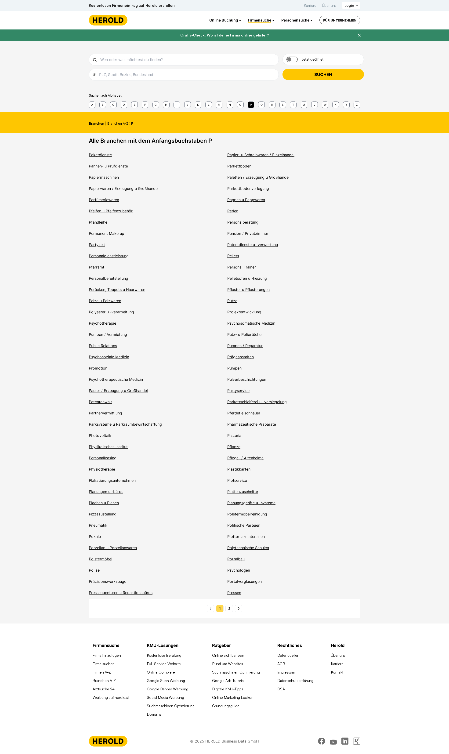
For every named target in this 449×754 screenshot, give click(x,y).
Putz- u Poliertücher (245, 334)
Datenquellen (288, 655)
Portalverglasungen (244, 581)
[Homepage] (108, 20)
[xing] (356, 741)
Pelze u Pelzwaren (105, 300)
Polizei (95, 570)
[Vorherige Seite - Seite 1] (210, 608)
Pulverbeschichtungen (246, 379)
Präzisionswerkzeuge (107, 581)
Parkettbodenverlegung (248, 188)
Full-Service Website (164, 663)
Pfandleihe (98, 222)
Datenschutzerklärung (295, 680)
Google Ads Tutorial (228, 680)
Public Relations (103, 345)
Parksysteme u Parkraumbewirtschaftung (125, 424)
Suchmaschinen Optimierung (171, 705)
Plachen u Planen (104, 502)
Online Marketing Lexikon (232, 697)
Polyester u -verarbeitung (111, 312)
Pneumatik (98, 525)
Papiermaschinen (104, 177)
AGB (281, 663)
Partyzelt (97, 244)
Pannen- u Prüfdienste (108, 166)
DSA (281, 689)
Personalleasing (102, 458)
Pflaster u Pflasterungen (248, 289)
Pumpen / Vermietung (108, 334)
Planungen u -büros (106, 491)
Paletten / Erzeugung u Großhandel (258, 177)
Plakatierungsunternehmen (112, 480)
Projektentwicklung (244, 312)
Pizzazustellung (102, 514)
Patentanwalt (100, 401)
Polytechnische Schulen (248, 547)
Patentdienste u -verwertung (252, 244)
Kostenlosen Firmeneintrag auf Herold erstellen (132, 5)
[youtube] (333, 741)
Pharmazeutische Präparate (251, 424)
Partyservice (238, 390)
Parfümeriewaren (104, 199)
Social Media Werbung (165, 697)
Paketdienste (100, 154)
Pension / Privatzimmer (247, 233)
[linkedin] (344, 741)
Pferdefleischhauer (243, 413)
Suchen (323, 74)
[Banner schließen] (359, 35)
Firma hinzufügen (107, 655)
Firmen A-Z (102, 672)
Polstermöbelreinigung (247, 514)
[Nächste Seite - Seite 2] (238, 608)
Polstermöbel (100, 559)
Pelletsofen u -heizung (247, 278)
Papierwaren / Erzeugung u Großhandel (124, 188)
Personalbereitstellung (108, 278)
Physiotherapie (102, 469)
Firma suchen (104, 663)
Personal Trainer (241, 267)
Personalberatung (242, 222)
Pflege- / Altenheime (245, 458)
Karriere (310, 5)
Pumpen (234, 368)
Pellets (233, 256)
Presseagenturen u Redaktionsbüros (120, 592)
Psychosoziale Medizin (109, 357)
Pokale (95, 536)
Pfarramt (96, 267)
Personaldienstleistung (109, 256)
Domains (154, 714)
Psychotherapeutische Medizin (116, 379)
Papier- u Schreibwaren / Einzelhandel (260, 154)
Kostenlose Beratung (164, 655)
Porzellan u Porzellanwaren (113, 547)
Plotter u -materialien (246, 536)
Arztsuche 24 (104, 689)
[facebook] (321, 741)
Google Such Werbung (166, 680)
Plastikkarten (238, 469)
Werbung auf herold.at (111, 697)
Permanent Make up (106, 233)
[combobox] (187, 59)
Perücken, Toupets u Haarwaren (117, 289)
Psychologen (238, 570)
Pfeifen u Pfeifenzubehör (111, 211)
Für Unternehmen (339, 20)
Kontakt (337, 672)
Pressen (234, 592)
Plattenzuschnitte (242, 491)
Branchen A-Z (104, 680)
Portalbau (236, 559)
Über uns (329, 5)
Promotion (98, 368)
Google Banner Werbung (167, 689)
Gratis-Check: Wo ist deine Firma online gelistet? (224, 35)
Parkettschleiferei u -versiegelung (257, 401)
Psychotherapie (102, 323)
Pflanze (233, 446)
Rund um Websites (227, 663)
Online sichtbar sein (228, 655)
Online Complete (161, 672)
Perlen (232, 211)
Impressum (286, 672)
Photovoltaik (100, 435)
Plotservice (237, 480)
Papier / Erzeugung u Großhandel (118, 390)
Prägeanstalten (240, 357)
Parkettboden (239, 166)
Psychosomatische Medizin (251, 323)
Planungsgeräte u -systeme (251, 502)
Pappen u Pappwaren (246, 199)
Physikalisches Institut (108, 446)
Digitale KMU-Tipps (227, 689)
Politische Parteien (243, 525)
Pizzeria (234, 435)
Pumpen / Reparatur (245, 345)
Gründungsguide (225, 705)
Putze (232, 300)
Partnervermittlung (105, 413)
